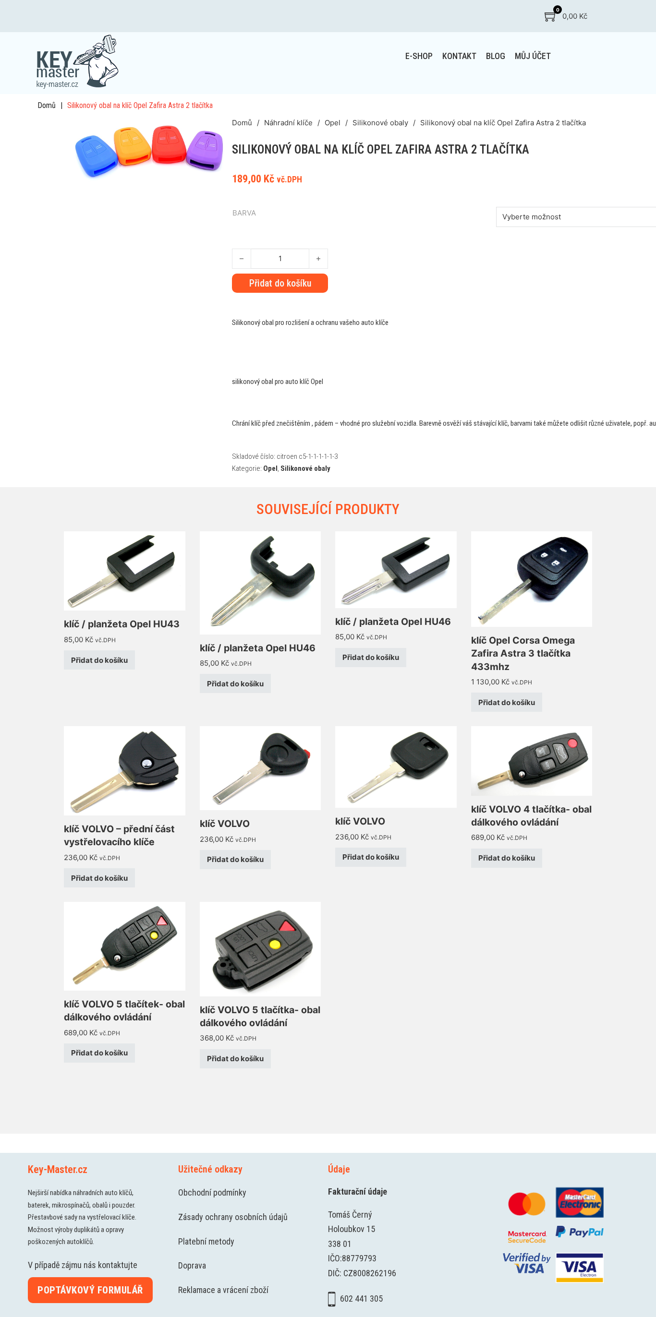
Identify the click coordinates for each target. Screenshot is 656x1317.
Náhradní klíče (288, 122)
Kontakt (459, 56)
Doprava (192, 1265)
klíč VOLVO (225, 823)
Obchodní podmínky (212, 1192)
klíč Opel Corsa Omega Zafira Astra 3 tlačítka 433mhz (523, 653)
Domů (46, 105)
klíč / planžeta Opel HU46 (258, 648)
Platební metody (206, 1241)
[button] (219, 129)
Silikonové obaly (380, 122)
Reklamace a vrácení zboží (223, 1290)
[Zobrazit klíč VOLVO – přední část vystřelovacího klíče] (124, 770)
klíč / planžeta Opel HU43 (122, 624)
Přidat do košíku (99, 660)
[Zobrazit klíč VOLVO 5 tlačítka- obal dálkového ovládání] (260, 948)
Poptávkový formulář (90, 1290)
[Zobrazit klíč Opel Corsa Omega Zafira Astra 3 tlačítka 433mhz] (532, 578)
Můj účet (533, 56)
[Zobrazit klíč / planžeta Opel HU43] (124, 570)
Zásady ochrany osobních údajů (233, 1217)
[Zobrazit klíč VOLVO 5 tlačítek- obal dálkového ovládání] (124, 945)
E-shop (419, 56)
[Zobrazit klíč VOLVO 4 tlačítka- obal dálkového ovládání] (532, 760)
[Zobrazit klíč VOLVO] (260, 767)
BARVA (244, 212)
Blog (495, 56)
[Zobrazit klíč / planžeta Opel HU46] (260, 582)
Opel (332, 122)
